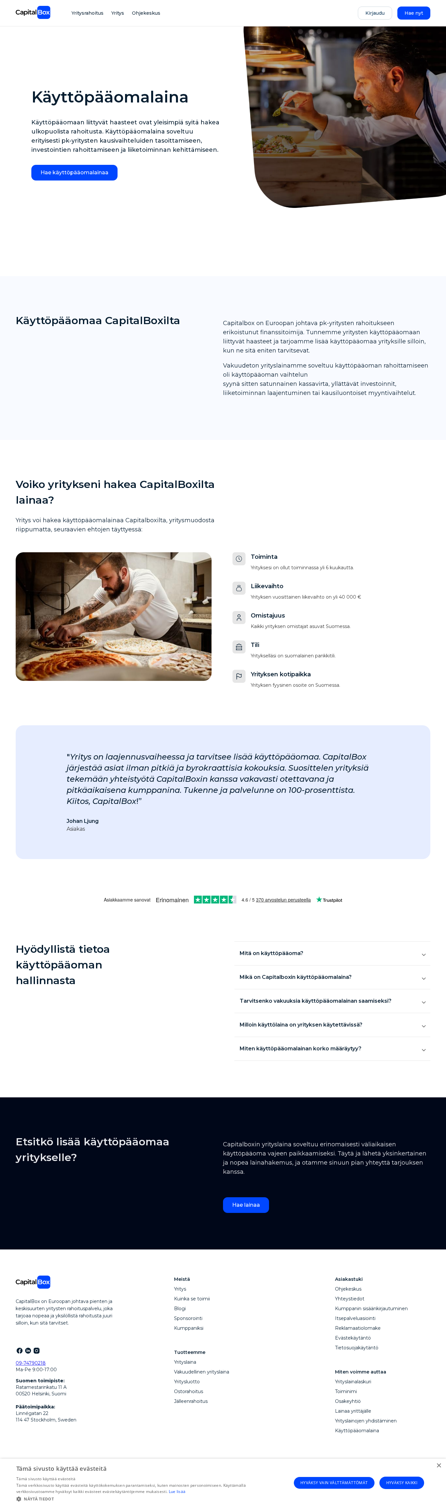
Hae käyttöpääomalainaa (74, 172)
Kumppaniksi (188, 1328)
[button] (149, 1498)
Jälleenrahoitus (191, 1401)
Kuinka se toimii (192, 1299)
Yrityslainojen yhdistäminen (366, 1421)
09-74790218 (31, 1363)
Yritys (117, 13)
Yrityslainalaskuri (353, 1382)
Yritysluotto (187, 1382)
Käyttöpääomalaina (357, 1431)
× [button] (438, 1465)
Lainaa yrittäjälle (353, 1411)
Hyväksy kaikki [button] (402, 1482)
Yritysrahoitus (88, 13)
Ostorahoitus (188, 1391)
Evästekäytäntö (353, 1338)
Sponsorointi (188, 1318)
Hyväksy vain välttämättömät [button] (334, 1482)
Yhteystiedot (349, 1299)
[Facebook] (19, 1350)
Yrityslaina (185, 1362)
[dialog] (223, 1483)
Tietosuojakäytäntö (356, 1348)
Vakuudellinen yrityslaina (201, 1372)
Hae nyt (414, 13)
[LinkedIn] (27, 1350)
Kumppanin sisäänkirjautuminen (371, 1308)
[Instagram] (36, 1350)
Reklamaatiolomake (358, 1328)
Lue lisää (177, 1491)
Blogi (180, 1308)
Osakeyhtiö (348, 1401)
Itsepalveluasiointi (355, 1318)
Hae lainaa (246, 1205)
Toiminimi (346, 1391)
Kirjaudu (375, 13)
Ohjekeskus (146, 13)
